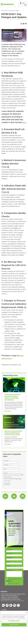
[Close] (26, 612)
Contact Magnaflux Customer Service (10, 599)
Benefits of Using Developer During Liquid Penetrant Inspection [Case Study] (13, 432)
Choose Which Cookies (14, 620)
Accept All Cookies (14, 624)
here (24, 122)
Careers (4, 609)
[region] (14, 619)
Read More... (7, 411)
